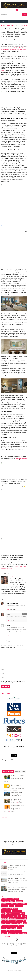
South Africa (13, 928)
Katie (11, 576)
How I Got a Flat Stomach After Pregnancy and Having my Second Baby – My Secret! (17, 880)
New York (23, 920)
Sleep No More (4, 928)
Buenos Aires (19, 901)
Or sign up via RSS (7, 760)
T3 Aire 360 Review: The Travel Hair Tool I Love (16, 866)
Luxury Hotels (4, 918)
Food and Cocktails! (17, 911)
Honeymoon (21, 913)
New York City (4, 923)
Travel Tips (3, 933)
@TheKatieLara (9, 39)
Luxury (24, 916)
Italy (20, 916)
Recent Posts (20, 772)
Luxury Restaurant (14, 918)
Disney (9, 25)
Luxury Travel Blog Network (7, 920)
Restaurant (3, 925)
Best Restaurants (14, 898)
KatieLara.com (10, 970)
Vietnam (10, 933)
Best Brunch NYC (5, 898)
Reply (8, 609)
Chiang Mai (10, 903)
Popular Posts (8, 772)
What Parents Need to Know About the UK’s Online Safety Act (17, 873)
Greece (15, 913)
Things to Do (4, 930)
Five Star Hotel (4, 908)
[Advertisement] (14, 766)
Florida (4, 27)
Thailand (19, 928)
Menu (3, 21)
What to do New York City (20, 933)
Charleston (3, 903)
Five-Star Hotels (19, 906)
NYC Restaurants (18, 923)
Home (3, 25)
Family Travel (4, 906)
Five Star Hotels (22, 25)
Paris (25, 923)
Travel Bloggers (17, 930)
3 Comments (22, 40)
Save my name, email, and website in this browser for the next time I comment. (13, 682)
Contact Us (14, 844)
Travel (10, 930)
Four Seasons (9, 913)
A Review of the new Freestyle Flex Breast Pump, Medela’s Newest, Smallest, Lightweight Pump (17, 889)
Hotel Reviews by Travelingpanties (9, 916)
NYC (11, 923)
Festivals (11, 906)
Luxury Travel (23, 918)
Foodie (2, 913)
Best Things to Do (5, 901)
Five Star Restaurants (6, 911)
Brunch (12, 901)
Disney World (23, 903)
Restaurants (20, 925)
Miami (17, 920)
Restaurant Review (12, 925)
